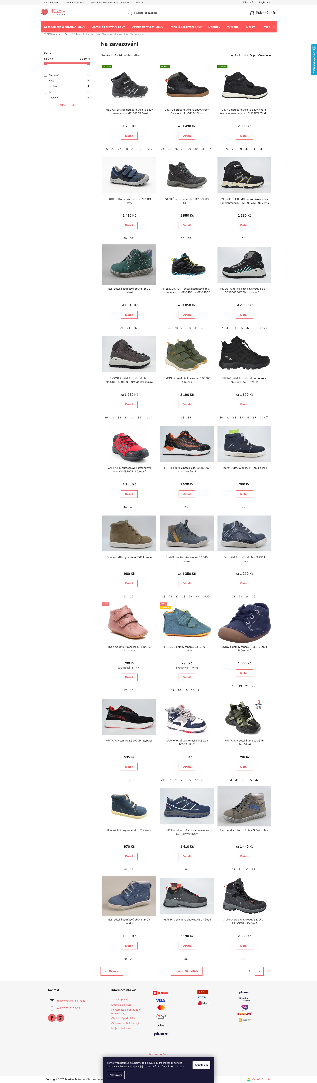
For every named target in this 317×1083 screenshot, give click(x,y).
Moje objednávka (121, 1028)
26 (112, 149)
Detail (129, 136)
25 (106, 149)
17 (125, 596)
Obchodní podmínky (123, 1018)
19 (186, 690)
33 (260, 149)
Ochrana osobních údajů (125, 1023)
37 (248, 328)
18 (131, 690)
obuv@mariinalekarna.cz (70, 1001)
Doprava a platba (75, 2)
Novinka (69, 86)
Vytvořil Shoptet (262, 1079)
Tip (69, 92)
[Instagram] (60, 1018)
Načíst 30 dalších (187, 971)
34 (243, 238)
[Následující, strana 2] (259, 971)
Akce (69, 80)
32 (209, 149)
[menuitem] (64, 26)
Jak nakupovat (51, 2)
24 (162, 149)
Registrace (264, 2)
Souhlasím (201, 1065)
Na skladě (69, 75)
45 (131, 507)
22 (243, 507)
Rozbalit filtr (66, 105)
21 (121, 328)
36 (189, 238)
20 (192, 690)
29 (132, 149)
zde (182, 1066)
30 (139, 149)
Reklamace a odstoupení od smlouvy (110, 2)
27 (119, 149)
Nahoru (114, 971)
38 (254, 328)
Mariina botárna (158, 1054)
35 (182, 238)
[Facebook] (52, 1018)
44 (125, 507)
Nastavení (116, 1075)
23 (163, 596)
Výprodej (69, 97)
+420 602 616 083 (68, 1008)
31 (202, 149)
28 (126, 149)
